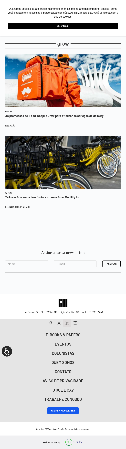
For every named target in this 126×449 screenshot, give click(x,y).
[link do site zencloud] (73, 442)
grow (8, 111)
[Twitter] (67, 323)
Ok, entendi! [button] (63, 26)
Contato (63, 371)
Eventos (63, 344)
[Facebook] (51, 323)
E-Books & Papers (63, 334)
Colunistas (63, 353)
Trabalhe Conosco (63, 399)
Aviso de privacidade (63, 380)
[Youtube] (75, 323)
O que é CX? (63, 390)
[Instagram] (59, 323)
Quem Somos (63, 362)
